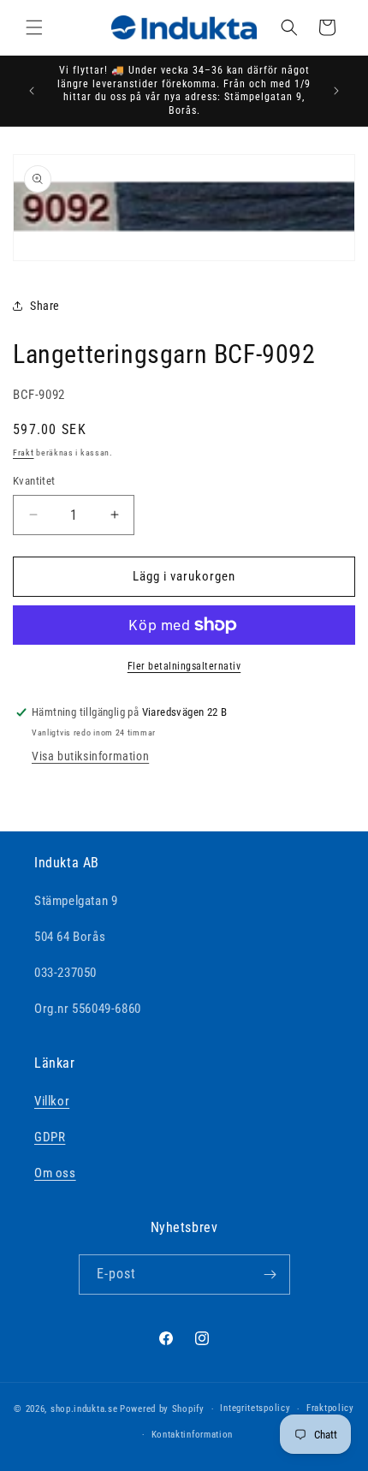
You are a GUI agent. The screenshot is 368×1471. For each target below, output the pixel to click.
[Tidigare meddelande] (31, 91)
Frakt (23, 452)
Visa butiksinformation (90, 756)
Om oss (55, 1173)
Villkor (51, 1101)
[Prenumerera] (270, 1274)
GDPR (49, 1137)
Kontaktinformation (192, 1434)
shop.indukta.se (84, 1408)
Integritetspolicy (255, 1408)
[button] (34, 27)
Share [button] (45, 306)
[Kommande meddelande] (336, 91)
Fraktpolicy (330, 1408)
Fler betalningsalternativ (184, 666)
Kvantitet (34, 480)
